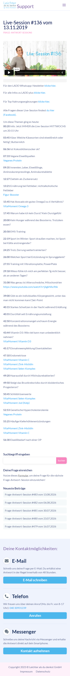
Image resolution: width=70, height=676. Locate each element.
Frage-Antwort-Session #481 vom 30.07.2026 (30, 510)
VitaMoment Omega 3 (15, 206)
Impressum (26, 671)
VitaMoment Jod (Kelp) (16, 402)
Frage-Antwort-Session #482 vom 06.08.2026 (30, 502)
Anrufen (35, 615)
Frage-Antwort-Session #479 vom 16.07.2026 (30, 526)
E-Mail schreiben (35, 580)
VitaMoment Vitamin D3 (17, 341)
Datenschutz (43, 671)
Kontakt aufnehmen (35, 651)
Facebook (9, 114)
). (15, 114)
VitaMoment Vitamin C (16, 359)
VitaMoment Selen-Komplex (19, 368)
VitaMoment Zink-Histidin (18, 364)
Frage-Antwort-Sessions (17, 32)
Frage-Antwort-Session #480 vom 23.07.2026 (30, 518)
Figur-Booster (11, 194)
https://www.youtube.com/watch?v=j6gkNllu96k (30, 286)
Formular (23, 475)
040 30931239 (18, 607)
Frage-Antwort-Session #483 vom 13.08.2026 (30, 494)
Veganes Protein (12, 160)
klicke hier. (50, 85)
